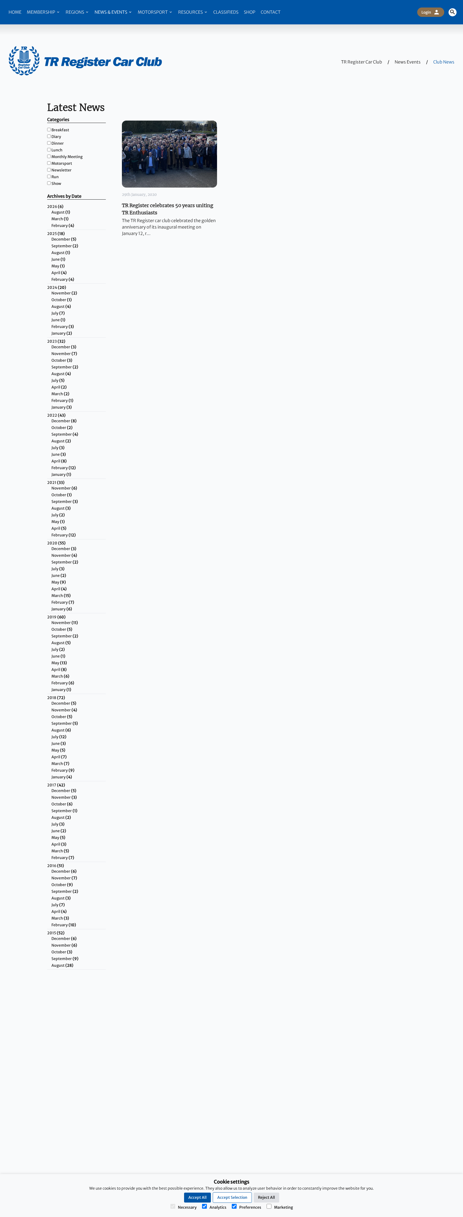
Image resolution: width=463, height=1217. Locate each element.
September (64, 246)
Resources (191, 12)
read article (167, 154)
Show (56, 183)
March (60, 218)
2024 (56, 287)
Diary (56, 136)
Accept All (197, 1197)
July (58, 313)
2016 (55, 865)
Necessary (187, 1207)
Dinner (57, 143)
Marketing (283, 1207)
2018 (56, 697)
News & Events (111, 12)
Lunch (56, 150)
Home (15, 12)
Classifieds (225, 12)
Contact (271, 12)
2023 (56, 341)
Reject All (266, 1197)
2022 (56, 415)
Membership (41, 12)
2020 (56, 543)
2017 (56, 785)
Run (55, 176)
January (61, 333)
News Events (408, 62)
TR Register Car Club (361, 62)
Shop (249, 12)
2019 (56, 617)
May (58, 266)
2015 (56, 933)
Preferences (250, 1207)
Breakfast (60, 130)
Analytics (218, 1207)
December (63, 239)
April (59, 272)
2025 (56, 233)
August (60, 212)
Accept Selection (232, 1197)
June (58, 259)
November (64, 293)
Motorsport (153, 12)
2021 (56, 482)
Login (426, 12)
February (62, 225)
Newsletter (61, 170)
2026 (55, 206)
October (61, 299)
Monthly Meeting (67, 156)
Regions (75, 12)
